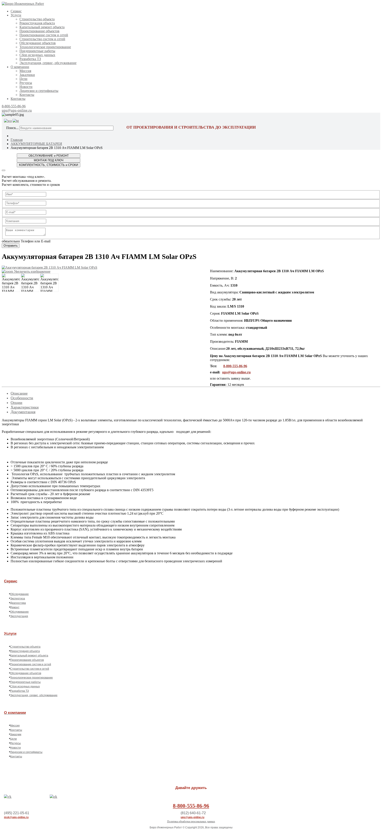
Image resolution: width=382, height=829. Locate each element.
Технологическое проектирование (45, 47)
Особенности (22, 398)
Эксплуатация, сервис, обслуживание (47, 63)
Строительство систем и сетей (42, 39)
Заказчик (15, 734)
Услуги (16, 15)
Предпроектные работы (37, 51)
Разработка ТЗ (30, 59)
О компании (20, 67)
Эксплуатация (19, 616)
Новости (25, 87)
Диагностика (18, 603)
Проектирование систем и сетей (43, 35)
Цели (23, 79)
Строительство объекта (37, 19)
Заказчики (27, 75)
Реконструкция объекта (37, 23)
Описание (19, 393)
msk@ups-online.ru (16, 817)
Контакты (26, 95)
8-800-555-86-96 (14, 106)
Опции (16, 402)
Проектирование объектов (39, 31)
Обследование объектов (37, 43)
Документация (23, 412)
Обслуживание (19, 611)
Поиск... (12, 128)
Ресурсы (25, 83)
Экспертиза (17, 598)
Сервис (16, 11)
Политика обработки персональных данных (191, 821)
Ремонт (14, 607)
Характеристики (25, 407)
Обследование (19, 594)
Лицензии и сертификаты (38, 91)
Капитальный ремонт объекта (42, 27)
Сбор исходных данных (37, 55)
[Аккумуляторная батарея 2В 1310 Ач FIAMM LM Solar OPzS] (11, 283)
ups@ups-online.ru (17, 110)
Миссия (25, 71)
